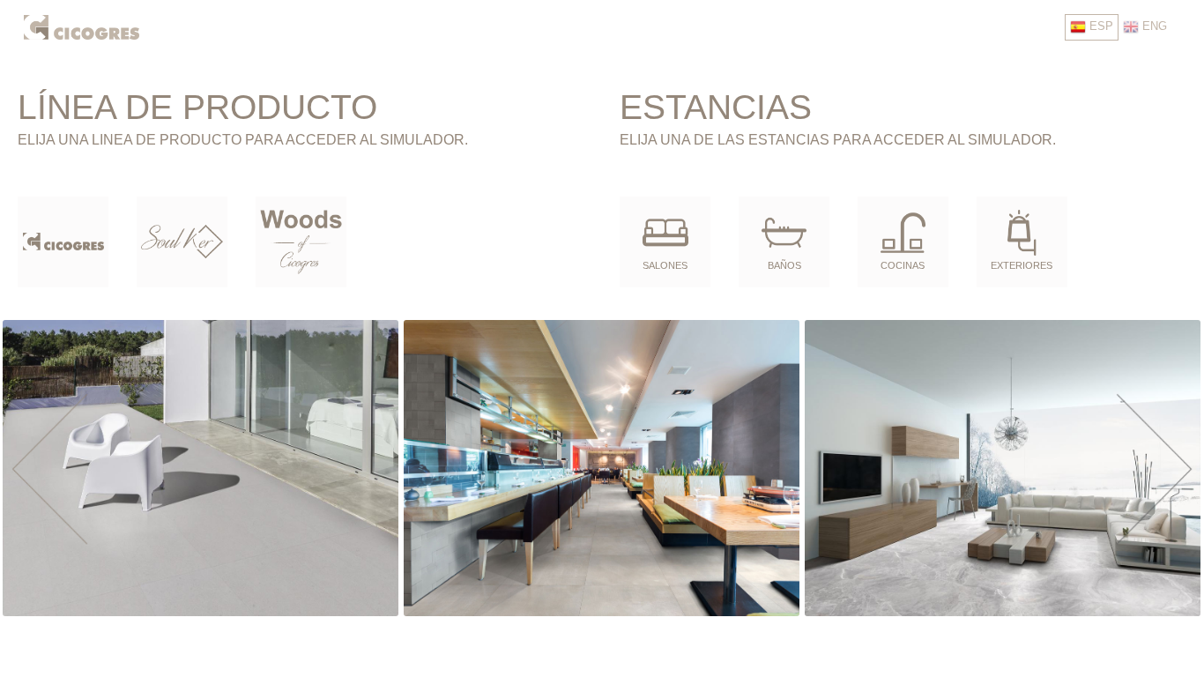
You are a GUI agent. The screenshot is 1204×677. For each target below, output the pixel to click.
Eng (1153, 26)
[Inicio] (81, 26)
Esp (1099, 26)
